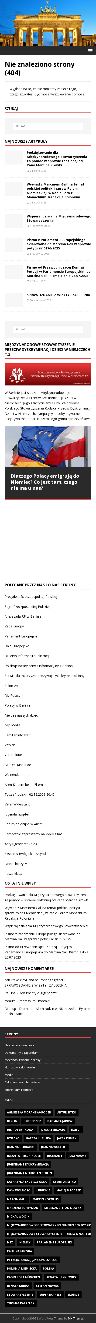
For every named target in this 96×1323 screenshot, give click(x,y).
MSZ (10, 1242)
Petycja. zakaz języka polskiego (32, 1260)
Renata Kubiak (18, 1286)
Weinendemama (17, 774)
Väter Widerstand (18, 804)
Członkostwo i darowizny (22, 1082)
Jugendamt (77, 1156)
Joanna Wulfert (54, 1147)
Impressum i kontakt (34, 1001)
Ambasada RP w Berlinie (23, 616)
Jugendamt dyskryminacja (28, 1164)
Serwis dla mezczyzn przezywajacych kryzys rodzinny (44, 675)
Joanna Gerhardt (21, 1147)
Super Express (50, 1295)
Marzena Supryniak (22, 1208)
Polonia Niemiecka (22, 1268)
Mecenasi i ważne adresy (23, 1060)
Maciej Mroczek (68, 1190)
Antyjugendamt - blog (21, 844)
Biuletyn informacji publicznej (27, 656)
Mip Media (13, 725)
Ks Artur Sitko (64, 1182)
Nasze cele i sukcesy (19, 1045)
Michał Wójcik (18, 1216)
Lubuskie (43, 1190)
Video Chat (54, 834)
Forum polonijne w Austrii (24, 824)
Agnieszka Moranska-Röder (29, 1112)
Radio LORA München (23, 1277)
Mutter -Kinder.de (18, 765)
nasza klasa (13, 873)
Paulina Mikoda (19, 1251)
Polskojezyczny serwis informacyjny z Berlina (39, 666)
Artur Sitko (66, 1112)
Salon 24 (11, 685)
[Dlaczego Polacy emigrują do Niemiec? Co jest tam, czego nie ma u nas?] (48, 446)
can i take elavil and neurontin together (34, 980)
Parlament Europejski (21, 636)
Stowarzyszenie (20, 1295)
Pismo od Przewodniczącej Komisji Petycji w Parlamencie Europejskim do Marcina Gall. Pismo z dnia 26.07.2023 (59, 271)
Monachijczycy (16, 863)
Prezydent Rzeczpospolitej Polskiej (31, 596)
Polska (48, 1268)
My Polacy (12, 695)
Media (9, 1075)
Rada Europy (14, 626)
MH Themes (76, 1318)
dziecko (13, 1138)
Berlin (12, 1121)
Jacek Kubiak (66, 1138)
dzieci (75, 1130)
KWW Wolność (18, 1190)
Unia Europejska (17, 646)
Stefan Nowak (47, 1286)
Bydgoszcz (32, 1121)
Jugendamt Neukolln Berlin (29, 1173)
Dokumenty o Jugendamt (38, 993)
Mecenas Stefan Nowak (62, 1208)
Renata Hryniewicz (61, 1277)
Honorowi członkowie (20, 1067)
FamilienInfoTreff (18, 735)
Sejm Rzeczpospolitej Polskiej (27, 606)
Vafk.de (10, 745)
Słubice (73, 1295)
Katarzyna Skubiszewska (27, 1182)
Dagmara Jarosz (60, 1121)
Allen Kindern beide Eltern (24, 784)
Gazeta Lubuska (38, 1138)
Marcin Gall (16, 1199)
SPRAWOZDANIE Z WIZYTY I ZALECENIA (58, 295)
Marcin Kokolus (45, 1199)
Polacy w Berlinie (17, 705)
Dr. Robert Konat (21, 1130)
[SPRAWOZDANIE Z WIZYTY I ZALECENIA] (14, 304)
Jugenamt (54, 1156)
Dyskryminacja (53, 1130)
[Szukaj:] (48, 126)
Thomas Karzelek (20, 1303)
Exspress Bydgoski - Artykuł (25, 853)
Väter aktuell (14, 754)
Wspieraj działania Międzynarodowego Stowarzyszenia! (59, 218)
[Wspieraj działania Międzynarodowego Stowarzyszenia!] (14, 225)
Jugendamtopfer (17, 814)
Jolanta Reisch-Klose (24, 1156)
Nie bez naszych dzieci (21, 715)
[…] (40, 569)
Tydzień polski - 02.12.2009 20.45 (30, 794)
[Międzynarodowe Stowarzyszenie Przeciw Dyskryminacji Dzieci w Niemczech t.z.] (48, 43)
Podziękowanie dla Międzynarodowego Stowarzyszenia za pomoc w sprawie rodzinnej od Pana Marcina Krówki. (57, 159)
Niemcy (25, 1242)
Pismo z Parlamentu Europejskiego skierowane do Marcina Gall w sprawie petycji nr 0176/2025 (59, 244)
